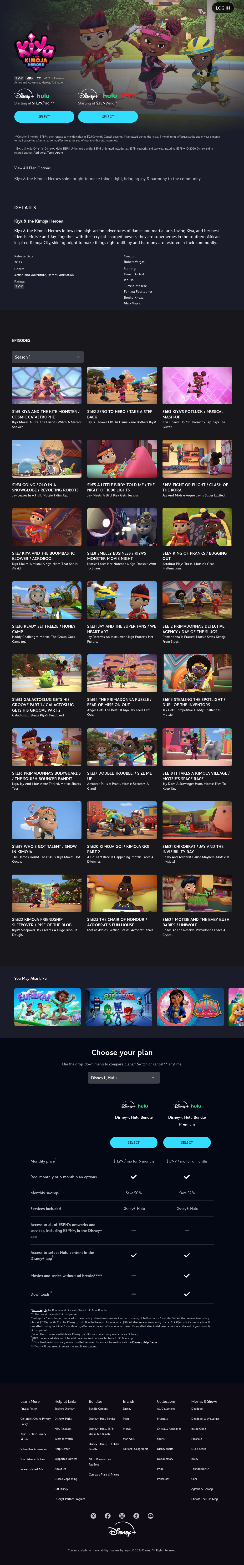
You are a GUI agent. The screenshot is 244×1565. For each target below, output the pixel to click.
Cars (194, 1479)
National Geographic (135, 1448)
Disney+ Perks (63, 1418)
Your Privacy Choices (32, 1459)
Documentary (165, 1459)
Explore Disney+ (65, 1408)
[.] (93, 1516)
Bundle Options (98, 1408)
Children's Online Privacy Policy (35, 1421)
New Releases (63, 1428)
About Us (60, 1469)
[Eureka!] (47, 1007)
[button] (71, 1401)
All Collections (166, 1408)
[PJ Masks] (119, 1007)
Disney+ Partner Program (70, 1499)
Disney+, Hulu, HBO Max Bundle (104, 1446)
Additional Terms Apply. (48, 152)
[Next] (236, 1006)
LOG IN (223, 7)
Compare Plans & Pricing (104, 1474)
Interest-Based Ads (31, 1469)
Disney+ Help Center (145, 1342)
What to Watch (64, 1438)
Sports (161, 1438)
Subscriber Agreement (33, 1449)
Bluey (194, 1459)
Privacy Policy (28, 1408)
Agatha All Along (202, 1489)
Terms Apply (39, 1310)
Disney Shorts (165, 1448)
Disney (127, 1408)
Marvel (127, 1428)
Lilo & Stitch (198, 1448)
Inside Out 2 (198, 1428)
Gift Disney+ (62, 1489)
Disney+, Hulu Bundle (102, 1418)
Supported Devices (66, 1459)
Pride (160, 1469)
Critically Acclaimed (169, 1428)
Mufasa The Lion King (204, 1499)
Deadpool (197, 1408)
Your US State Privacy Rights (33, 1436)
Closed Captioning (66, 1479)
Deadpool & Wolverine (205, 1418)
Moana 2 (196, 1438)
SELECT (44, 117)
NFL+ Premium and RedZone (100, 1462)
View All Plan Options (32, 168)
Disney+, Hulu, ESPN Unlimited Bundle (101, 1431)
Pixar (126, 1418)
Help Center (62, 1448)
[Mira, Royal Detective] (190, 1007)
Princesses (163, 1479)
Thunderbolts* (200, 1469)
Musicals (162, 1418)
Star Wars (129, 1438)
